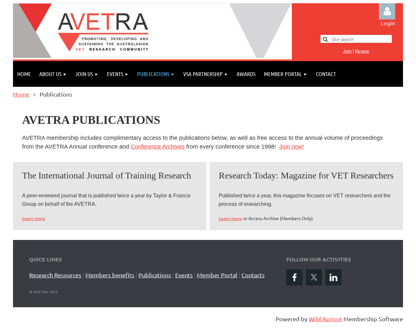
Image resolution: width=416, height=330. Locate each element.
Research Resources (55, 274)
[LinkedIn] (333, 277)
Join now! (291, 146)
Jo (347, 51)
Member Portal (217, 274)
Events (184, 274)
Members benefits (109, 274)
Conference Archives (158, 146)
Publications (154, 274)
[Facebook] (294, 277)
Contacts (253, 274)
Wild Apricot (325, 318)
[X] (314, 277)
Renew (362, 51)
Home (21, 94)
